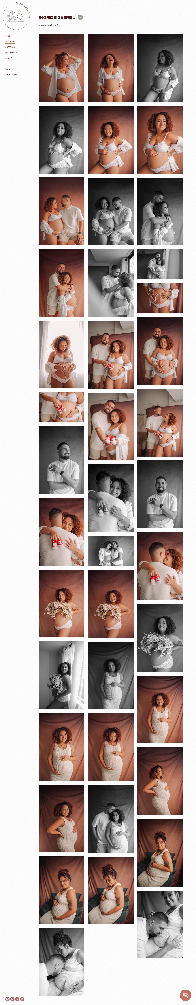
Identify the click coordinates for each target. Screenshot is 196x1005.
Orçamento (11, 53)
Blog (7, 64)
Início (8, 36)
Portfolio (10, 41)
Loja (7, 69)
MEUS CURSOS (11, 75)
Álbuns (8, 58)
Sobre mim (10, 47)
